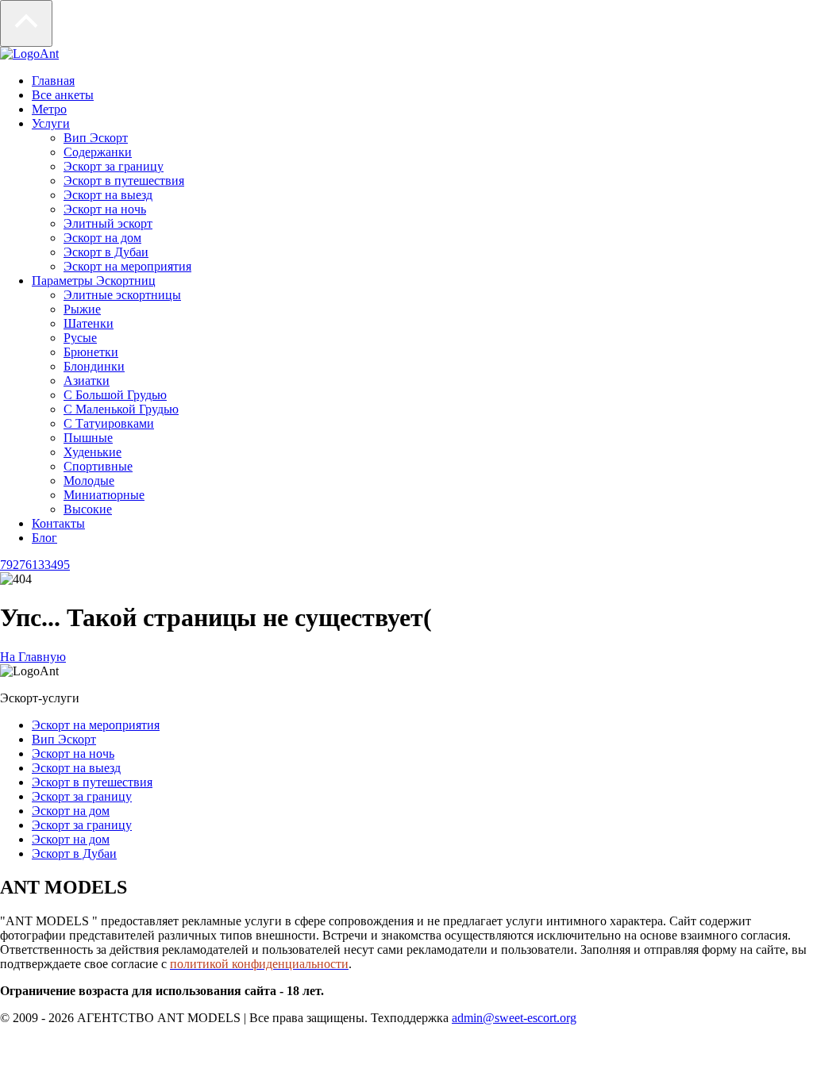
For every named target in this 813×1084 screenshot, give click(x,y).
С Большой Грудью (115, 395)
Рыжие (82, 309)
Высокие (88, 509)
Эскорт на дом (102, 237)
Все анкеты (63, 95)
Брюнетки (91, 352)
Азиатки (87, 380)
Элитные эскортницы (122, 295)
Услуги (51, 123)
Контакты (58, 523)
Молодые (89, 480)
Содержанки (98, 152)
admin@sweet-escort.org (514, 1017)
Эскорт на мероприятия (127, 266)
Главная (53, 80)
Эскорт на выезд (108, 195)
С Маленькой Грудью (121, 409)
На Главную (33, 656)
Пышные (88, 437)
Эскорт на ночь (105, 209)
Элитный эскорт (108, 223)
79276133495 (35, 564)
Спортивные (98, 466)
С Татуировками (109, 423)
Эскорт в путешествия (124, 180)
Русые (80, 337)
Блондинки (94, 366)
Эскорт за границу (114, 166)
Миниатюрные (104, 495)
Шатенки (89, 323)
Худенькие (92, 452)
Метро (49, 109)
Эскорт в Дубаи (106, 252)
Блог (44, 537)
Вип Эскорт (96, 137)
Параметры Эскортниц (94, 280)
